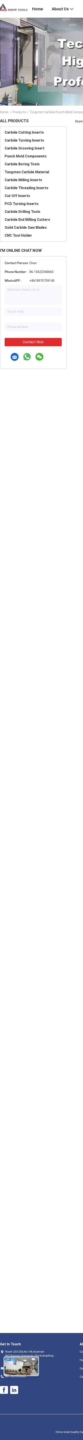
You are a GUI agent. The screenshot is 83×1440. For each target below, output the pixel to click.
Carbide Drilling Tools (22, 212)
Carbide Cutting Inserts (24, 132)
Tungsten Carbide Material (27, 172)
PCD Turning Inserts (22, 204)
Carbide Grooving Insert (24, 148)
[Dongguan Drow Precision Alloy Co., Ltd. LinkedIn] (14, 1390)
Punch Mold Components (25, 156)
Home (4, 112)
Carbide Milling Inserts (23, 180)
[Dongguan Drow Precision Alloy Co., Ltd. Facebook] (4, 1390)
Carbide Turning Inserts (24, 140)
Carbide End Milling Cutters (27, 220)
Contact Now (33, 342)
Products (19, 112)
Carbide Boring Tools (22, 164)
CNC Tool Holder (18, 235)
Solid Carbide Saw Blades (26, 227)
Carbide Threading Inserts (26, 188)
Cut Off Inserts (17, 196)
